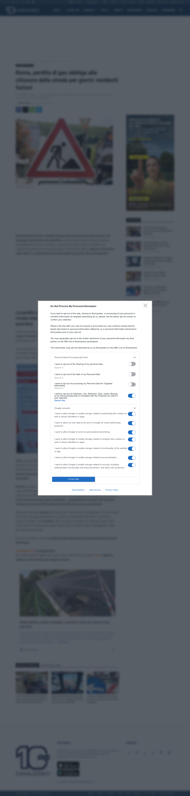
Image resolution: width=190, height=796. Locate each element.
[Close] (146, 306)
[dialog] (95, 398)
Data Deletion (78, 490)
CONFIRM (73, 479)
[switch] (132, 364)
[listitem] (95, 357)
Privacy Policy (111, 490)
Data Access (95, 490)
